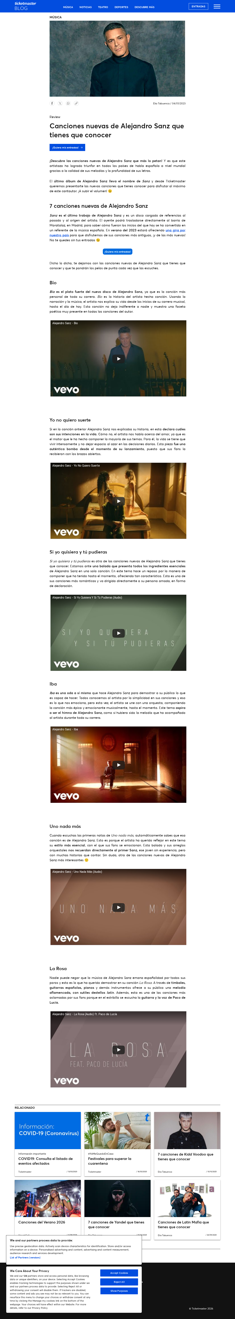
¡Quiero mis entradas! (65, 147)
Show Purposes (119, 1290)
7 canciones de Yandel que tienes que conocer (116, 1224)
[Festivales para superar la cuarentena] (117, 1130)
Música (68, 7)
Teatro (103, 7)
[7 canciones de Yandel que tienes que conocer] (117, 1198)
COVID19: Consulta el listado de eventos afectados (45, 1161)
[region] (74, 1274)
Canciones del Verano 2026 (41, 1222)
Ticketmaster (24, 1171)
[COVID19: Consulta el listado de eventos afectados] (48, 1130)
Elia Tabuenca (161, 103)
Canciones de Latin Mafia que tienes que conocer (183, 1224)
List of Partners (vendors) (25, 1257)
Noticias (85, 7)
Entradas (198, 6)
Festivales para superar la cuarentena (109, 1161)
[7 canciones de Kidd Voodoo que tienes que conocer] (187, 1130)
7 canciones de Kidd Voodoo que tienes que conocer (185, 1156)
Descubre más (144, 7)
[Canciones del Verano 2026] (48, 1198)
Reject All (119, 1281)
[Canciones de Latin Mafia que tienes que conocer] (187, 1198)
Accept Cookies (119, 1273)
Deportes (121, 7)
